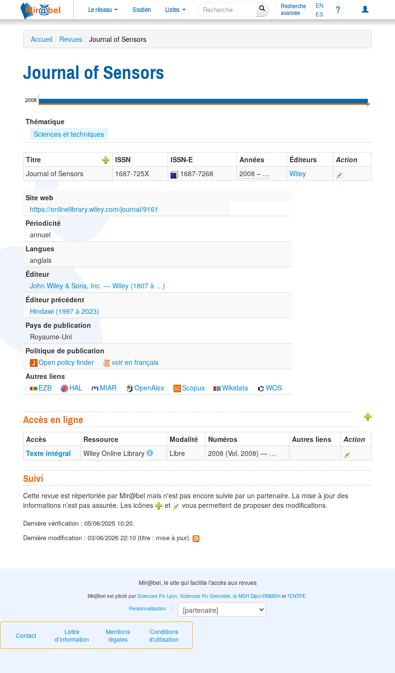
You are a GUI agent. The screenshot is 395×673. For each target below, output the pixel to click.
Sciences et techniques (69, 134)
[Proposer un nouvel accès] (368, 415)
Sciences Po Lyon (157, 596)
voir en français (135, 362)
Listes (173, 9)
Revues (70, 39)
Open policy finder (66, 362)
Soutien (141, 9)
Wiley (298, 173)
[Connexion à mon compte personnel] (365, 9)
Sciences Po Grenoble (205, 596)
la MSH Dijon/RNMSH (256, 596)
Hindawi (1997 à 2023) (64, 311)
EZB (45, 387)
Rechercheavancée (293, 9)
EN (320, 5)
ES (319, 14)
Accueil (42, 39)
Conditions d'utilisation (164, 635)
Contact (26, 635)
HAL (75, 387)
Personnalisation (147, 608)
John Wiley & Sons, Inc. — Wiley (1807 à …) (97, 285)
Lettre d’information (72, 635)
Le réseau (100, 9)
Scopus (193, 387)
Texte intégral (48, 453)
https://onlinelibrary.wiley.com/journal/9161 (94, 209)
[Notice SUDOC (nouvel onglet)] (174, 173)
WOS (274, 387)
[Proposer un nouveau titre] (106, 159)
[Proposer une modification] (339, 173)
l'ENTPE (297, 596)
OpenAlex (149, 387)
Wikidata (235, 387)
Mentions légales (118, 635)
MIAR (108, 387)
